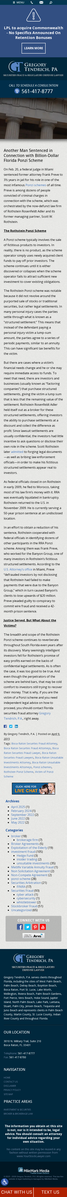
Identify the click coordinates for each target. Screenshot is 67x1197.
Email (41, 2)
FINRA (21, 887)
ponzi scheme (20, 879)
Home (7, 1077)
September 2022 (22, 815)
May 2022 (18, 822)
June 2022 (18, 818)
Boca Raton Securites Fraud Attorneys (27, 748)
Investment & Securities (17, 1109)
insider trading (27, 859)
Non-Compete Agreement (29, 875)
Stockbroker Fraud (24, 906)
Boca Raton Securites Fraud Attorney (34, 743)
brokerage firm (27, 840)
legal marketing (24, 1179)
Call (31, 2)
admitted (17, 452)
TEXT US (50, 1192)
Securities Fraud (22, 891)
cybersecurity (26, 898)
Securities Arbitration (26, 883)
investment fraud (23, 852)
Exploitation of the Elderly (29, 848)
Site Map (8, 1094)
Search (50, 2)
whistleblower (26, 902)
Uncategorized (21, 910)
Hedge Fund (25, 856)
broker (16, 836)
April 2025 (18, 807)
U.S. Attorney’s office (18, 569)
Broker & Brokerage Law (18, 1114)
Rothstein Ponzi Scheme (19, 772)
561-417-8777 (26, 1053)
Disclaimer (10, 1086)
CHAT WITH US (16, 1192)
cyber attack (25, 894)
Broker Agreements (25, 844)
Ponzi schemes (35, 185)
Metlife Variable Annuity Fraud (32, 867)
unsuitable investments (33, 863)
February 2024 (21, 811)
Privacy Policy (12, 1090)
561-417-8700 (17, 1057)
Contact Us (11, 1082)
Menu (20, 2)
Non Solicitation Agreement (30, 871)
